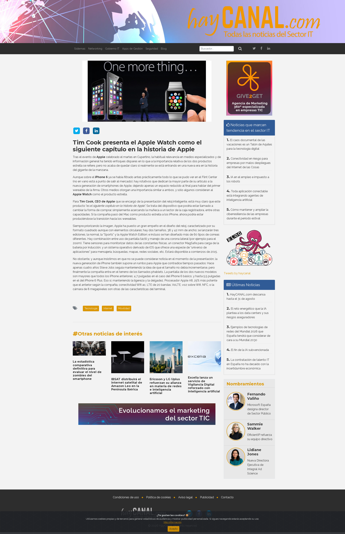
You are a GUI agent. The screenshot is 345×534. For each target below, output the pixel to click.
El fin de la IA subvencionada (250, 350)
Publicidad (207, 497)
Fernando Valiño (256, 396)
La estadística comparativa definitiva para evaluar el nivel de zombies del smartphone (87, 370)
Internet (108, 308)
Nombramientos (245, 383)
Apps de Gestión (132, 48)
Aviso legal (185, 497)
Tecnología (90, 308)
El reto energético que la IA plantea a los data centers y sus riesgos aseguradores (248, 313)
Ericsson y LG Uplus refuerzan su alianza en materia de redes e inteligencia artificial (165, 386)
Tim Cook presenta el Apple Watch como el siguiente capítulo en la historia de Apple (137, 146)
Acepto (173, 528)
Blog (164, 48)
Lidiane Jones (254, 452)
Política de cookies (158, 497)
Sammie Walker (255, 426)
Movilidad (124, 308)
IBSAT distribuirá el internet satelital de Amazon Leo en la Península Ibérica (126, 384)
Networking (95, 48)
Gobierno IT (112, 48)
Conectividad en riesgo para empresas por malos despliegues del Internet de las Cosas (249, 163)
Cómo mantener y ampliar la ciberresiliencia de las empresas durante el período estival (247, 214)
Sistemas (79, 48)
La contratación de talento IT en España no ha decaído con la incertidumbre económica (248, 364)
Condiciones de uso (126, 497)
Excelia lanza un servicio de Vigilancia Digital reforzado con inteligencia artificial (204, 384)
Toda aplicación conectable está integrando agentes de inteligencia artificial (247, 196)
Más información (172, 522)
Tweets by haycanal (237, 273)
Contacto (227, 497)
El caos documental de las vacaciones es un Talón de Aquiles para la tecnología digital (249, 144)
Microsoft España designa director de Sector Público (259, 409)
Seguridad (152, 48)
